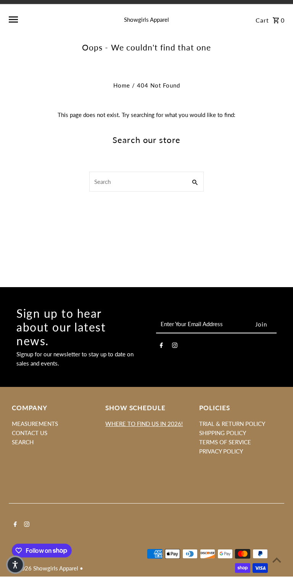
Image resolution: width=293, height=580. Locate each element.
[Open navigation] (55, 19)
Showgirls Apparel (146, 19)
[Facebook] (161, 346)
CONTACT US (29, 432)
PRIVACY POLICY (221, 451)
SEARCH (23, 442)
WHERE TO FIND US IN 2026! (144, 423)
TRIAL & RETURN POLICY (232, 423)
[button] (15, 565)
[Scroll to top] (276, 560)
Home (121, 85)
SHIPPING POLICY (222, 432)
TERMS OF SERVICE (225, 442)
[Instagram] (174, 346)
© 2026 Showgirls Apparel (46, 568)
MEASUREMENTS (35, 423)
